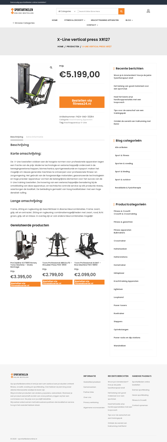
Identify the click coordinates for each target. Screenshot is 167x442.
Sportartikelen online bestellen (141, 383)
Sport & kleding (122, 171)
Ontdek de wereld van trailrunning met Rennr (117, 424)
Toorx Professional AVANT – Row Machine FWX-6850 (87, 263)
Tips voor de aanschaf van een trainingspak (119, 416)
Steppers (118, 321)
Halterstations (120, 257)
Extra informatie (34, 136)
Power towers (120, 305)
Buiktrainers (119, 232)
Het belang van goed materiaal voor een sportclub (117, 396)
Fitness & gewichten (123, 222)
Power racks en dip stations (127, 337)
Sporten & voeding (124, 163)
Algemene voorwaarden (94, 407)
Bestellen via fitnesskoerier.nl (20, 284)
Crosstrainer (120, 240)
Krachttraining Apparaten (81, 119)
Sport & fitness (122, 155)
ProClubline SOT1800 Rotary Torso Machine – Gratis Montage (23, 264)
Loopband (119, 297)
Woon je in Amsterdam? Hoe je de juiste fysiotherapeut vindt (132, 76)
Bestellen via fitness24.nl (82, 102)
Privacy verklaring (91, 402)
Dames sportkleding (140, 390)
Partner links (89, 392)
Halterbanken (120, 249)
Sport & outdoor (123, 179)
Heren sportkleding (140, 395)
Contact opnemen (140, 405)
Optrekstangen (121, 329)
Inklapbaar (119, 273)
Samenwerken (90, 387)
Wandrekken (120, 345)
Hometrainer (120, 265)
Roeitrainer (119, 313)
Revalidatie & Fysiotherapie (128, 187)
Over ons (87, 397)
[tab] (16, 137)
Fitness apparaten (122, 230)
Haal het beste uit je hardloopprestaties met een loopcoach (127, 100)
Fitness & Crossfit (122, 211)
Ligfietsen (118, 289)
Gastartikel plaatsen (92, 382)
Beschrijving (16, 136)
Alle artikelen (121, 147)
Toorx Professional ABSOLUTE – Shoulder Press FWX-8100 (57, 263)
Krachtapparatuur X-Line (75, 122)
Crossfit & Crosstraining (125, 214)
